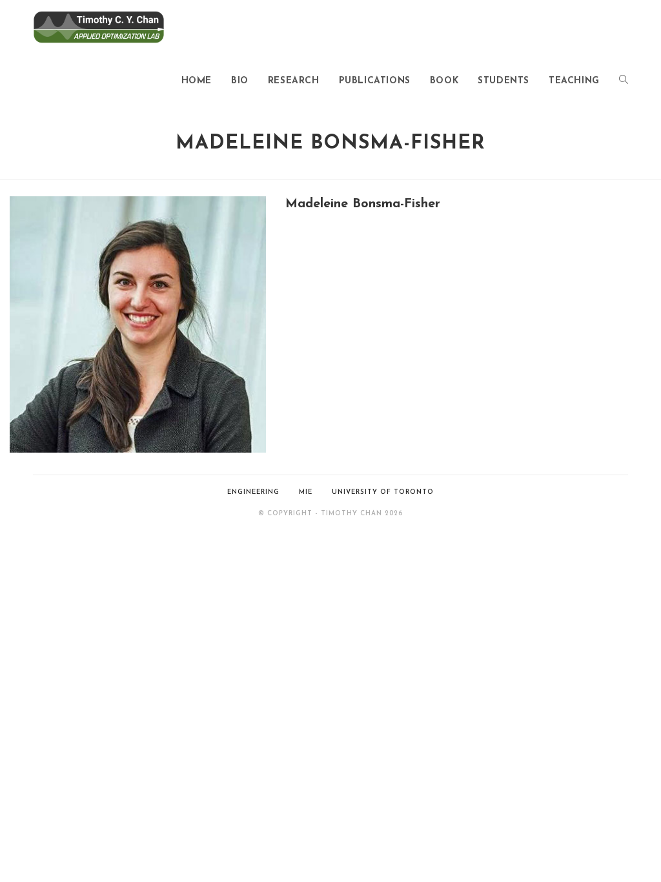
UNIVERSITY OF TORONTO (383, 492)
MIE (305, 492)
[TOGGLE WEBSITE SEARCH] (623, 81)
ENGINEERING (253, 492)
